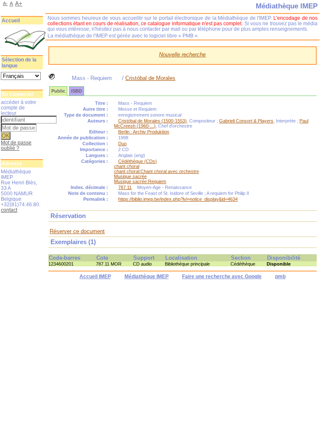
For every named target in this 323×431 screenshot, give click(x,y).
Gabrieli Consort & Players (246, 120)
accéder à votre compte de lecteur (18, 107)
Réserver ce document (77, 231)
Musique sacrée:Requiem (140, 181)
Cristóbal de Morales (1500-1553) (152, 120)
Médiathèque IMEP (146, 276)
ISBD (76, 90)
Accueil (11, 21)
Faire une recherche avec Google (222, 276)
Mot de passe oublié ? (16, 145)
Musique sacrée (130, 176)
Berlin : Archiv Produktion (143, 131)
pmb (280, 276)
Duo (122, 143)
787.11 (125, 187)
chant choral (126, 166)
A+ (18, 3)
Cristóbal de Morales (150, 78)
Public (58, 90)
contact (9, 210)
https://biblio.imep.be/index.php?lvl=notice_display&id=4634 (178, 199)
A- (5, 3)
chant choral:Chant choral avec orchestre (156, 171)
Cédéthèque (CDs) (137, 161)
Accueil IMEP (95, 276)
